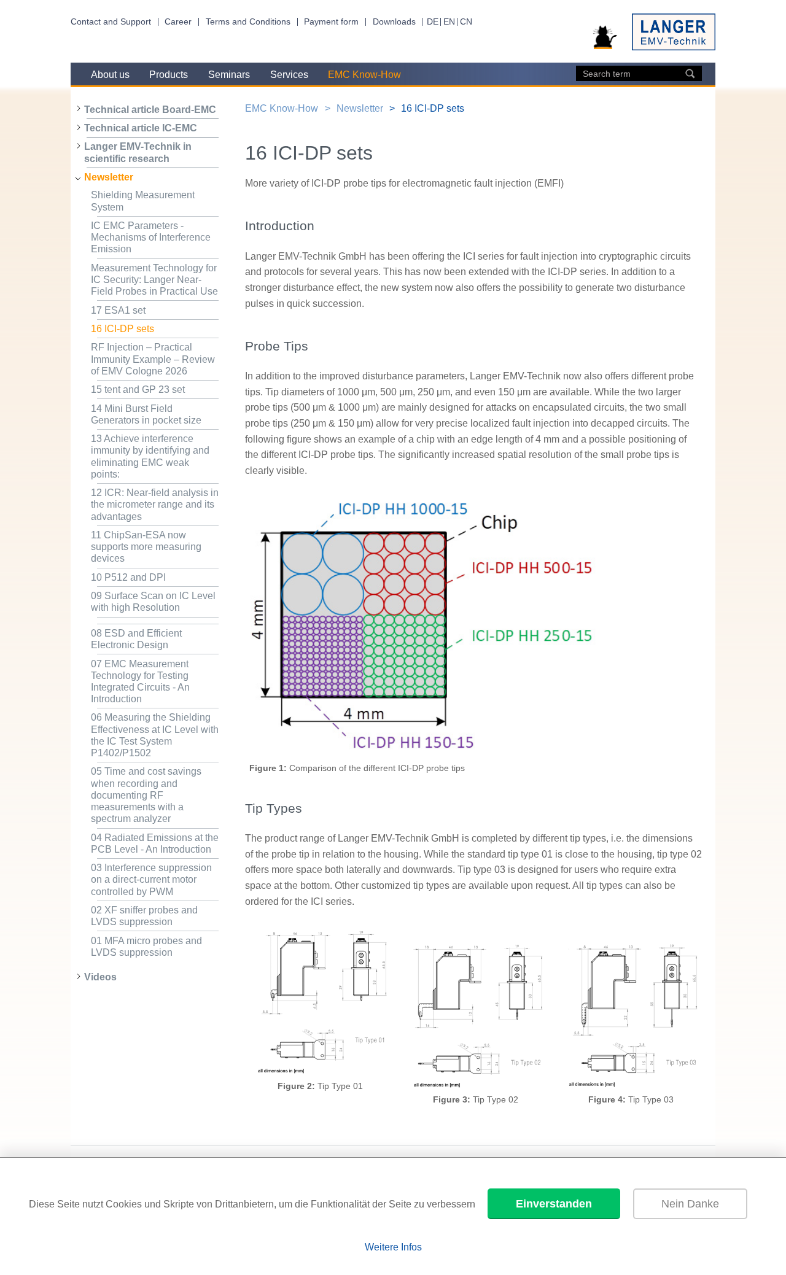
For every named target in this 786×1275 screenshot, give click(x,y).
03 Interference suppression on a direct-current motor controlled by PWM (151, 879)
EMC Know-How (364, 74)
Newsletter (108, 177)
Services (289, 74)
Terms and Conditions (248, 21)
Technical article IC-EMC (140, 128)
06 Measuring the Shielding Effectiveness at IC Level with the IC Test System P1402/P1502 (155, 735)
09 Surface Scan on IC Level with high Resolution (153, 602)
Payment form (331, 21)
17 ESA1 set (118, 310)
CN (466, 21)
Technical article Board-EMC (150, 109)
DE (432, 21)
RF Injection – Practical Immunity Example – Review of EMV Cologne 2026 (153, 359)
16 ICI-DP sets (122, 329)
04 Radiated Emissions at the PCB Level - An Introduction (155, 843)
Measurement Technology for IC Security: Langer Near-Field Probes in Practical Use (154, 279)
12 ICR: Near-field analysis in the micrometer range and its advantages (155, 504)
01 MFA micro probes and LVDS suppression (146, 947)
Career (178, 21)
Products (168, 74)
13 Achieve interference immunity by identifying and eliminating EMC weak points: (150, 456)
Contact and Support (111, 21)
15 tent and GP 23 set (138, 389)
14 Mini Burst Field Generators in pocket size (146, 414)
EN (449, 21)
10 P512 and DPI (128, 577)
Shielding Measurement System (143, 201)
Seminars (229, 74)
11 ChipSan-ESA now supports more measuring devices (146, 547)
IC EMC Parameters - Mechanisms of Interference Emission (151, 237)
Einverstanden (554, 1204)
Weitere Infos (393, 1247)
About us (110, 74)
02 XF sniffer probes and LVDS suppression (144, 916)
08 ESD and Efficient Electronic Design (136, 639)
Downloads (394, 21)
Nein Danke (690, 1204)
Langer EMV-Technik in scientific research (138, 152)
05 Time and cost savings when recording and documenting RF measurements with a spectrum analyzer (146, 795)
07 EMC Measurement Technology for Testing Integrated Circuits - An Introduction (140, 682)
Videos (100, 977)
